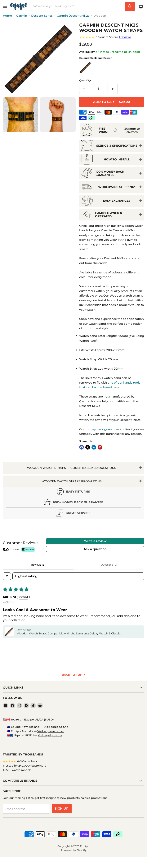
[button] (9, 631)
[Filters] (7, 576)
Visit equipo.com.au (50, 731)
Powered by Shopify (73, 850)
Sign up (62, 808)
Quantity (85, 80)
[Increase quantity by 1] (113, 89)
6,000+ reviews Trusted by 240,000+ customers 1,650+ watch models (24, 766)
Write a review (95, 541)
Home (7, 15)
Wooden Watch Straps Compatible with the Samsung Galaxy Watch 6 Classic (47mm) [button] (68, 634)
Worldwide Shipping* (117, 187)
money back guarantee (102, 429)
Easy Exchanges (117, 200)
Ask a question (95, 549)
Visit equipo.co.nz (56, 727)
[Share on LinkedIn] (93, 447)
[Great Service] (73, 514)
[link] (111, 37)
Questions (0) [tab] (109, 564)
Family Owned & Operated (108, 214)
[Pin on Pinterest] (100, 447)
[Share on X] (87, 447)
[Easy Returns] (73, 492)
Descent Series (42, 15)
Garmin (21, 15)
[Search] (130, 6)
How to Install (117, 159)
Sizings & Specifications (116, 145)
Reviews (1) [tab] (38, 564)
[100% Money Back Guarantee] (73, 503)
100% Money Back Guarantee (110, 173)
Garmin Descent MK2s (73, 15)
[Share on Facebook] (81, 447)
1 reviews (125, 37)
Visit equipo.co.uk (50, 735)
